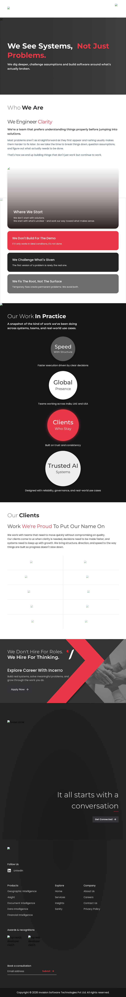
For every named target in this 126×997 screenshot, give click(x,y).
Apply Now (18, 689)
